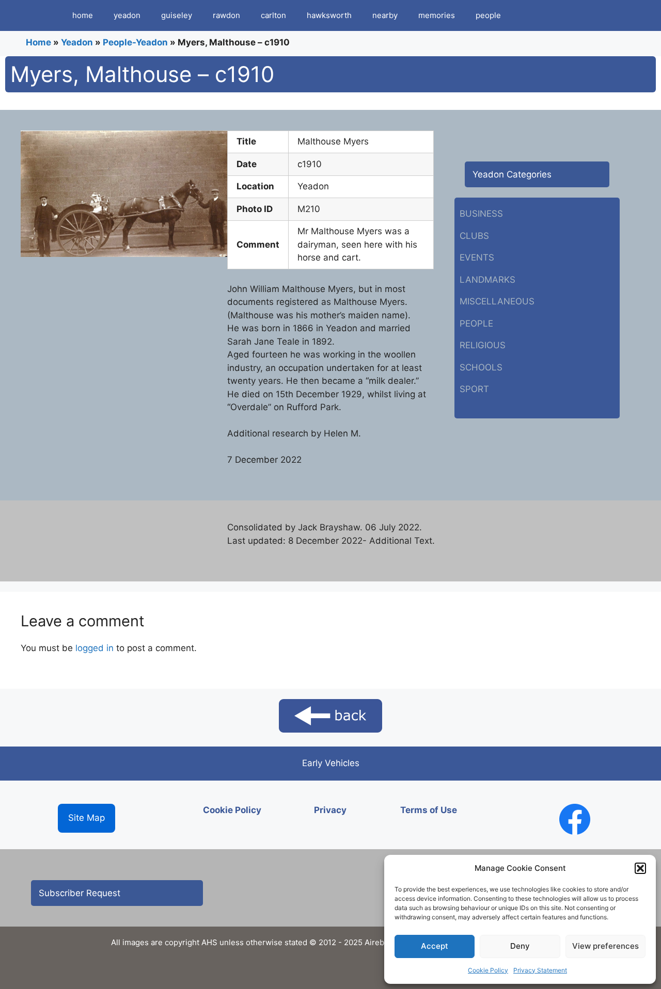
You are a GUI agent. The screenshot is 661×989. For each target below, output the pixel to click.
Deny (520, 946)
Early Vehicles (330, 763)
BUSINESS (481, 213)
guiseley (176, 15)
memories (436, 15)
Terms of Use (428, 810)
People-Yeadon (135, 42)
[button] (640, 868)
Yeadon (77, 42)
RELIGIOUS (483, 345)
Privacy (330, 810)
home (82, 15)
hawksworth (329, 15)
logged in (94, 648)
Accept (434, 946)
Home (38, 42)
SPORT (474, 389)
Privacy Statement (540, 970)
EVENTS (477, 257)
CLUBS (474, 236)
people (488, 15)
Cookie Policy (488, 970)
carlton (273, 15)
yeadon (127, 15)
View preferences (605, 946)
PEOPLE (476, 323)
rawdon (226, 15)
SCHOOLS (481, 367)
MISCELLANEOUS (497, 301)
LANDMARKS (487, 279)
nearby (385, 15)
